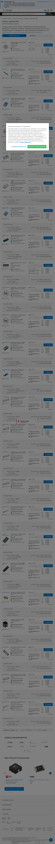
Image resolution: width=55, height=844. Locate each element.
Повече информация (25, 142)
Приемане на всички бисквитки (37, 146)
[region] (27, 136)
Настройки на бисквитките (19, 146)
